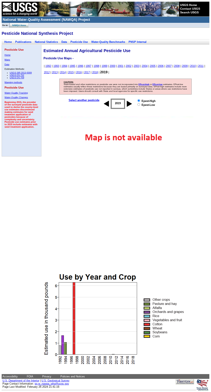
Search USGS (189, 12)
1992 (48, 66)
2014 (63, 72)
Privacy (46, 376)
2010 (193, 66)
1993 (56, 66)
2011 (201, 66)
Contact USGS (190, 8)
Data (64, 41)
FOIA (30, 376)
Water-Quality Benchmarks (108, 41)
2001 (120, 66)
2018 (95, 72)
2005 (153, 66)
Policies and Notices (72, 376)
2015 (71, 72)
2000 (112, 66)
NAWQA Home (18, 25)
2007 (169, 66)
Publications (23, 41)
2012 (47, 72)
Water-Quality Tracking (16, 93)
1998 (96, 66)
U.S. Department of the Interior (20, 380)
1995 (72, 66)
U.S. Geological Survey (55, 380)
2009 (185, 66)
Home (8, 41)
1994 (64, 66)
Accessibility (10, 376)
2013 (55, 72)
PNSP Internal (138, 41)
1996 (80, 66)
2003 (136, 66)
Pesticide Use (79, 41)
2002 (128, 66)
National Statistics (46, 41)
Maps (7, 59)
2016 (79, 72)
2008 (177, 66)
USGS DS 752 (17, 75)
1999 (104, 66)
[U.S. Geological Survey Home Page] (20, 15)
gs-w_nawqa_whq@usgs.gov (52, 383)
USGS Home (188, 5)
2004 (145, 66)
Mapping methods (13, 82)
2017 (87, 72)
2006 (161, 66)
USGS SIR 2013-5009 (21, 72)
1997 (88, 66)
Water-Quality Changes (16, 97)
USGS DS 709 (17, 77)
